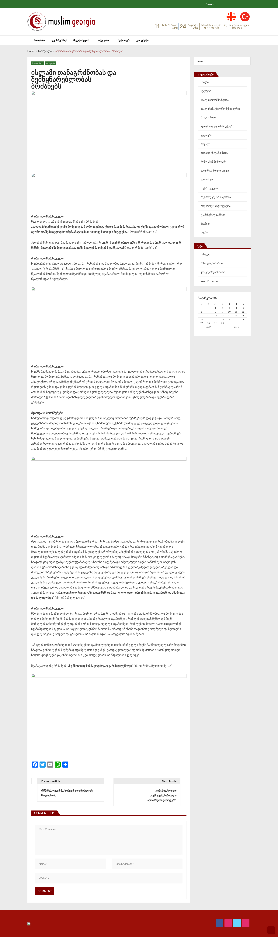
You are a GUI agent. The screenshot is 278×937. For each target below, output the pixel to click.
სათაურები (50, 63)
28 (208, 323)
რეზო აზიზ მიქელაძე (213, 161)
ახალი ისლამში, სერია (215, 99)
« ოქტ (208, 327)
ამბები (205, 82)
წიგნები (205, 223)
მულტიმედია (81, 40)
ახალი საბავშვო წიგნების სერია (220, 108)
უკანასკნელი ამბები (213, 214)
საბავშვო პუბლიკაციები (215, 170)
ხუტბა (204, 232)
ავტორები (124, 40)
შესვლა (205, 254)
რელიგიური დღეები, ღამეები (237, 26)
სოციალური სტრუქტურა (216, 205)
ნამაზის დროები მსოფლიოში (211, 26)
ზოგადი (205, 144)
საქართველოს (210, 188)
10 (229, 312)
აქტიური (103, 40)
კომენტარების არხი (213, 272)
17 (229, 315)
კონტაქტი (142, 40)
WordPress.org (210, 281)
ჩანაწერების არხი (212, 263)
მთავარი (39, 40)
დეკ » (236, 327)
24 (229, 319)
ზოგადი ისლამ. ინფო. (214, 152)
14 (208, 315)
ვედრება (206, 135)
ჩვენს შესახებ (59, 40)
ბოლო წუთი (37, 63)
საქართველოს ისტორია (216, 197)
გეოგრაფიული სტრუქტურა (217, 126)
